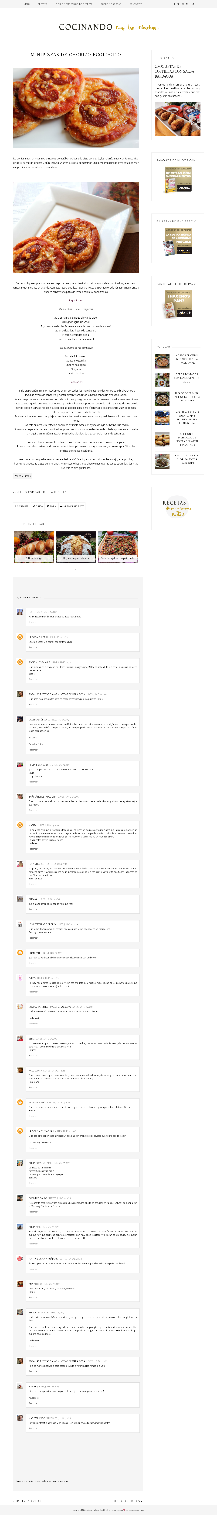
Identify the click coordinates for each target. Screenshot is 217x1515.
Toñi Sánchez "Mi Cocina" (43, 797)
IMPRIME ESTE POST (73, 506)
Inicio (26, 4)
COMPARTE (22, 506)
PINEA (52, 506)
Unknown (34, 953)
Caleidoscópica (38, 720)
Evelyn (32, 978)
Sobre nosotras (111, 4)
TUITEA (39, 506)
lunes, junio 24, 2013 (46, 612)
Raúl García (35, 1071)
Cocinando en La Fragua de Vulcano (50, 1007)
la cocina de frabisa (40, 1131)
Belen (32, 1039)
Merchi (32, 1387)
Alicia (32, 1227)
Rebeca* (33, 1313)
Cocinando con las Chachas (99, 1510)
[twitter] (178, 4)
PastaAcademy (37, 1103)
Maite (32, 612)
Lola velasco (36, 864)
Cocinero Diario (38, 1198)
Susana (33, 899)
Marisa (33, 825)
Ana (31, 1284)
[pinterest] (183, 4)
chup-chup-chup (36, 776)
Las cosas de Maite (136, 1510)
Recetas (42, 4)
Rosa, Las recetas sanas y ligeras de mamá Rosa (57, 694)
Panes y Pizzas (22, 476)
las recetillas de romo (42, 924)
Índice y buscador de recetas (74, 4)
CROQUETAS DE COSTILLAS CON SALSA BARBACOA (174, 71)
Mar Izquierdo (37, 1418)
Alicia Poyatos (37, 1163)
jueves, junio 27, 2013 (97, 1361)
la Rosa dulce (37, 637)
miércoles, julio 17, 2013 (58, 1418)
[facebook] (174, 4)
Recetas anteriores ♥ (128, 1501)
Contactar (136, 4)
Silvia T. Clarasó (38, 765)
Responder (33, 622)
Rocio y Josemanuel (40, 663)
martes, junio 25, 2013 (58, 1103)
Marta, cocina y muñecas (43, 1259)
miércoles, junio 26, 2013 (47, 1284)
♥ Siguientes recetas (27, 1501)
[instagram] (187, 4)
